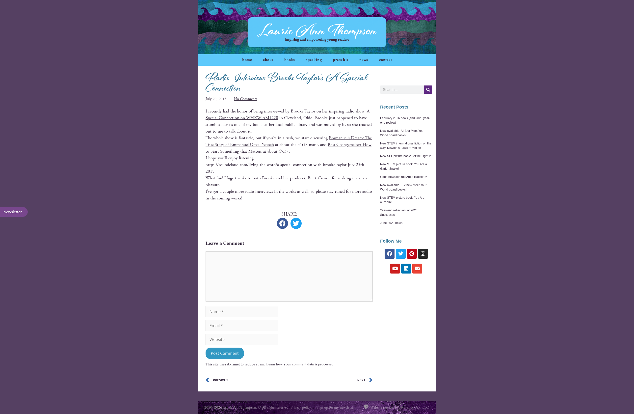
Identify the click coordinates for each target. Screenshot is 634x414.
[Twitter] (401, 254)
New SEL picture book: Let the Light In (405, 156)
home (247, 59)
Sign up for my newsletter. (336, 407)
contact (385, 59)
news (363, 59)
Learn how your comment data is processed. (300, 364)
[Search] (428, 89)
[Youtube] (395, 269)
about (268, 59)
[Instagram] (423, 254)
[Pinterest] (412, 254)
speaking (314, 59)
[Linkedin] (406, 269)
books (289, 59)
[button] (282, 223)
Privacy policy (301, 407)
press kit (340, 59)
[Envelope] (417, 269)
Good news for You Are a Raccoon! (403, 177)
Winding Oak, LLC (414, 407)
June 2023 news (391, 223)
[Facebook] (390, 254)
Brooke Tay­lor (303, 111)
